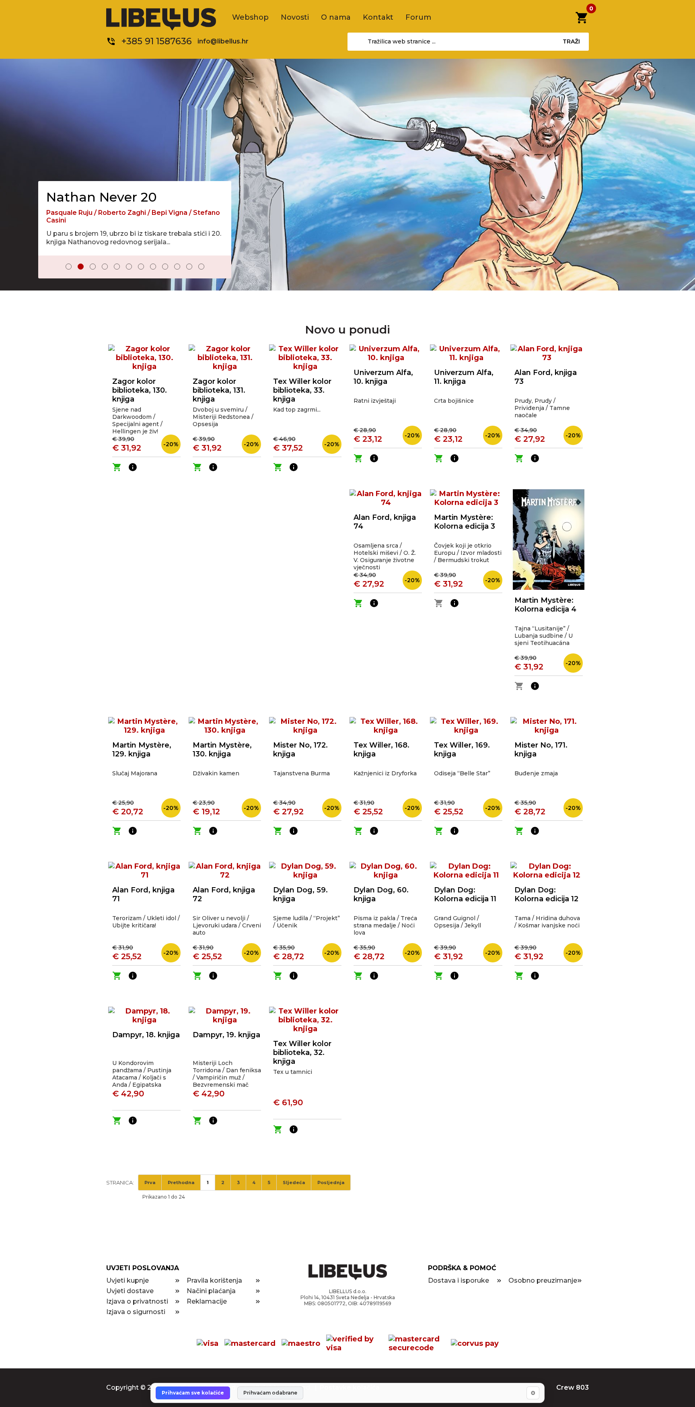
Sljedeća (294, 1182)
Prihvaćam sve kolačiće (193, 1393)
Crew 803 (572, 1387)
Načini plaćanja (211, 1291)
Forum (418, 17)
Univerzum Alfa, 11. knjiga (463, 377)
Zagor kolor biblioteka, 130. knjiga (139, 390)
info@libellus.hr (223, 41)
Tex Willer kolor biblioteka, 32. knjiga (302, 1052)
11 (189, 267)
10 (177, 267)
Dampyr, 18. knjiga (146, 1034)
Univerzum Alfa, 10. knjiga (383, 377)
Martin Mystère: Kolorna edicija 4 (545, 605)
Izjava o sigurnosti (135, 1312)
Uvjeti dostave (130, 1291)
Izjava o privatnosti (137, 1301)
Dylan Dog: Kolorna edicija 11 (465, 894)
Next (219, 267)
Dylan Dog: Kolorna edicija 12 (546, 894)
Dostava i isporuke (458, 1280)
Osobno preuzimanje (542, 1280)
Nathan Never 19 (100, 189)
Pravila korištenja (214, 1280)
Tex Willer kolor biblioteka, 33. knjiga (302, 390)
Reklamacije (207, 1301)
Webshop (250, 17)
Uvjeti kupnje (127, 1280)
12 (201, 267)
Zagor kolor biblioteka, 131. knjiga (219, 390)
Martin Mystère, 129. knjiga (141, 749)
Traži (571, 41)
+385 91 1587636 (156, 41)
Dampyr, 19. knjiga (226, 1034)
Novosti (295, 17)
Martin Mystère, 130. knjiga (222, 749)
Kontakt (378, 17)
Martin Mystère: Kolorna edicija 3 (464, 522)
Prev (50, 267)
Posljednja (330, 1182)
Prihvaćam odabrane (270, 1393)
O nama (336, 17)
